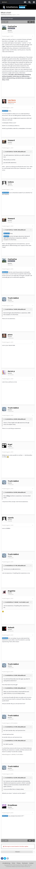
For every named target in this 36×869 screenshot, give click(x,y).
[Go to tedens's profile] (4, 183)
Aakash (11, 627)
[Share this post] (32, 36)
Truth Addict (13, 298)
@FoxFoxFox (5, 192)
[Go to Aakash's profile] (4, 629)
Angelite (11, 591)
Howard (11, 140)
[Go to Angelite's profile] (4, 592)
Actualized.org (6, 863)
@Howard (6, 236)
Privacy (19, 863)
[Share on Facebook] (2, 858)
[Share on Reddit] (7, 858)
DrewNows (12, 805)
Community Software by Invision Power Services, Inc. (18, 866)
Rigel (10, 444)
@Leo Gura (6, 233)
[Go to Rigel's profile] (4, 446)
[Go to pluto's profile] (4, 336)
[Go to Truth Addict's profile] (4, 299)
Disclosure (25, 863)
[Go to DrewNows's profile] (4, 806)
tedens (11, 182)
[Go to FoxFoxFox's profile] (4, 28)
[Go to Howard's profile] (4, 141)
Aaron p (11, 371)
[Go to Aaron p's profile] (4, 372)
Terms (13, 863)
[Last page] (34, 22)
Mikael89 (20, 151)
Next (30, 22)
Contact (31, 863)
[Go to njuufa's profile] (4, 519)
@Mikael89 (5, 110)
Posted (7, 36)
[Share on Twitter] (5, 858)
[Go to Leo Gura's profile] (4, 101)
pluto (10, 334)
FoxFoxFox (9, 14)
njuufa (11, 518)
